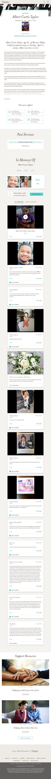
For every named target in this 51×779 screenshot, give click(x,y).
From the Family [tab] (31, 201)
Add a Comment (15, 282)
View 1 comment (13, 643)
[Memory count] (18, 170)
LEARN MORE (25, 694)
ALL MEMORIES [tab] (19, 201)
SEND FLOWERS (15, 385)
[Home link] (5, 2)
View (37, 183)
